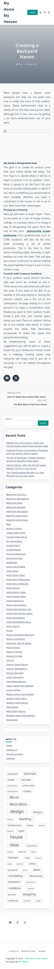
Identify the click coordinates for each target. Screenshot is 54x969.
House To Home (14, 651)
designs (37, 812)
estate (30, 825)
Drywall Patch (13, 545)
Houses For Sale (14, 656)
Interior (10, 660)
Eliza (20, 64)
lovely (9, 864)
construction (28, 785)
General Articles (14, 558)
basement (13, 773)
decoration (18, 804)
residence (15, 888)
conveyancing (12, 791)
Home (9, 745)
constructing (12, 786)
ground (10, 831)
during (10, 819)
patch (25, 870)
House (9, 630)
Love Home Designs (16, 681)
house (16, 837)
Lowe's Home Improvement (20, 685)
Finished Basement (16, 554)
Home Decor (12, 571)
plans (36, 870)
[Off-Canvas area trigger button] (49, 12)
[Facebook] (10, 922)
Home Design (13, 588)
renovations (30, 882)
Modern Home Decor (16, 698)
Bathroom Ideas (14, 503)
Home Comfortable (15, 566)
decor (14, 797)
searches (31, 888)
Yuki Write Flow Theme (36, 958)
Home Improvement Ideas (19, 613)
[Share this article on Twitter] (15, 378)
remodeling (15, 876)
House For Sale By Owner (19, 643)
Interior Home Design (17, 664)
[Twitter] (17, 922)
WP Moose (23, 961)
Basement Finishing (16, 494)
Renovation (12, 719)
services (12, 894)
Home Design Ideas (16, 592)
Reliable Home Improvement (20, 715)
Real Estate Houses (15, 711)
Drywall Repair (13, 549)
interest (10, 852)
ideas (14, 844)
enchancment (14, 825)
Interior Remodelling (16, 668)
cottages (27, 791)
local (27, 857)
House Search (13, 647)
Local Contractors (15, 677)
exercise (42, 825)
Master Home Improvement (20, 694)
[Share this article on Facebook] (7, 378)
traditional (13, 900)
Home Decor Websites (17, 583)
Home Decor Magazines (18, 579)
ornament (12, 869)
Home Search (13, 626)
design (17, 811)
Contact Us (11, 749)
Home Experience (15, 600)
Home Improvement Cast (18, 609)
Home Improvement (16, 605)
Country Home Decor (16, 537)
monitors (19, 864)
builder (11, 779)
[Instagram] (24, 922)
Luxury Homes (13, 690)
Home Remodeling (15, 617)
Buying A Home (14, 528)
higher (21, 830)
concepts (26, 779)
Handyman (11, 562)
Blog (8, 524)
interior (22, 851)
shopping (29, 894)
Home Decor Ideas (15, 575)
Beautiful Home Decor (17, 515)
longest (38, 858)
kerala (33, 852)
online (32, 863)
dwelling (25, 819)
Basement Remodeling (17, 498)
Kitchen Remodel (14, 673)
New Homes (12, 707)
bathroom (30, 773)
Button (32, 12)
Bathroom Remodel (16, 507)
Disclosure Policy (14, 754)
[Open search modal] (45, 12)
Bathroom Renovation (17, 511)
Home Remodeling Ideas (18, 622)
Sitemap (10, 758)
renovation (14, 882)
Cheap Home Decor (16, 532)
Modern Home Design (17, 702)
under (38, 901)
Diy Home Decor (14, 541)
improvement (32, 846)
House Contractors (15, 639)
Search (9, 418)
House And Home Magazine (20, 634)
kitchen (13, 857)
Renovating (36, 876)
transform (27, 901)
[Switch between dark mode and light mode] (40, 12)
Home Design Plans (16, 596)
